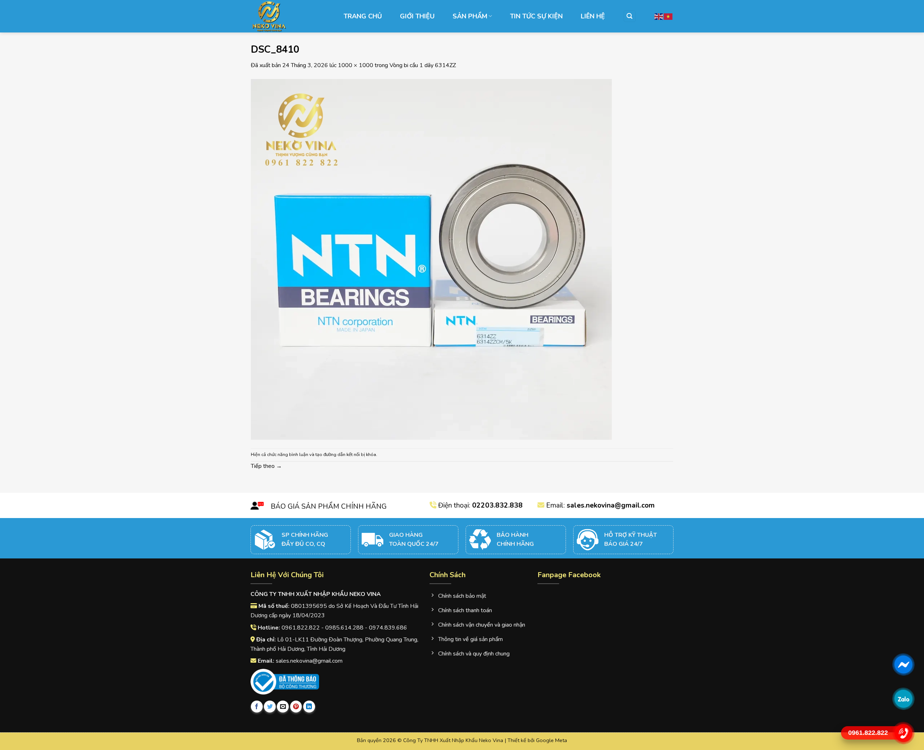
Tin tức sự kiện (536, 16)
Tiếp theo (266, 466)
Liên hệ (593, 16)
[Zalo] (903, 698)
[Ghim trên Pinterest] (296, 706)
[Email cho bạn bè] (283, 706)
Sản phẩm (470, 16)
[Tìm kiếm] (630, 16)
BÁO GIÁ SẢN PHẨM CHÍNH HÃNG (329, 506)
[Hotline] (903, 733)
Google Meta (551, 740)
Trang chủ (363, 16)
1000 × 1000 (355, 65)
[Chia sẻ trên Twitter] (270, 706)
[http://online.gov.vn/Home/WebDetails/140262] (284, 682)
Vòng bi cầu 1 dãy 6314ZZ (422, 65)
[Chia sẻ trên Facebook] (257, 706)
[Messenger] (903, 664)
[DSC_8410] (431, 259)
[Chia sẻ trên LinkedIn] (309, 706)
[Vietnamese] (668, 16)
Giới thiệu (417, 16)
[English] (659, 16)
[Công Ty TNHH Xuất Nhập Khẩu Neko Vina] (287, 16)
